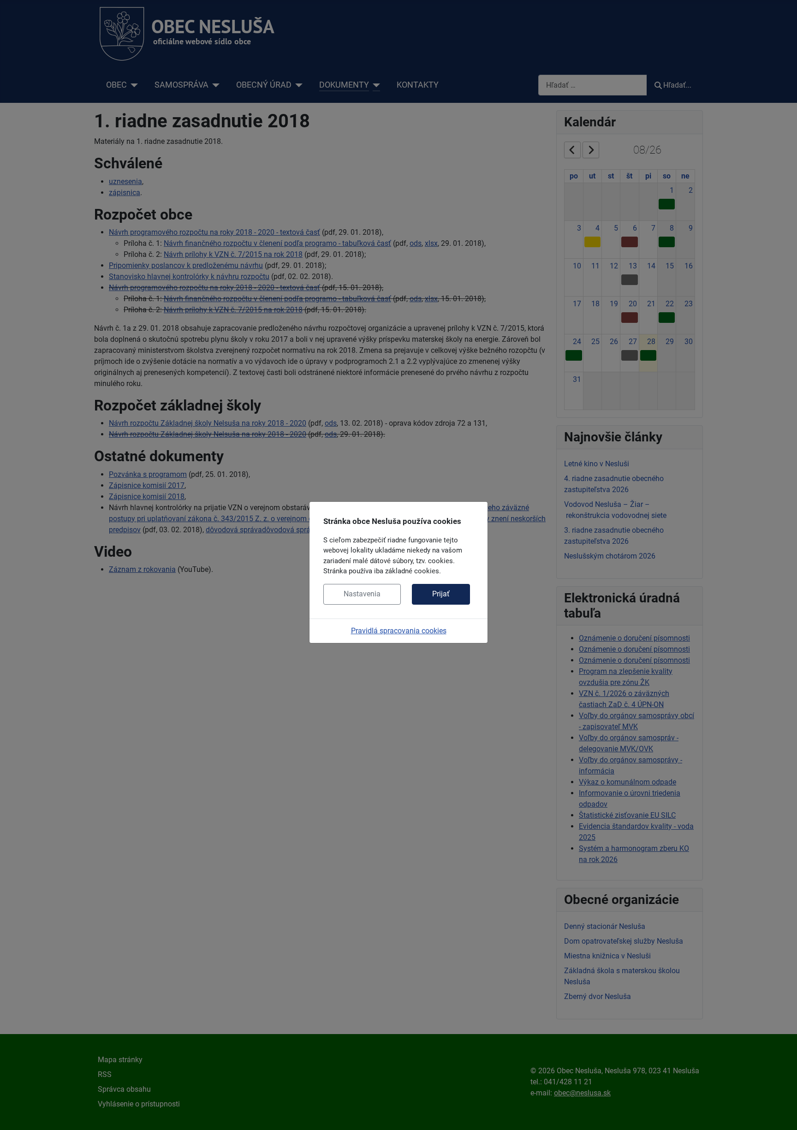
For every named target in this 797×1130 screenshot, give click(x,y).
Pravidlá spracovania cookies (398, 630)
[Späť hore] (781, 1113)
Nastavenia (362, 593)
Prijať (441, 593)
